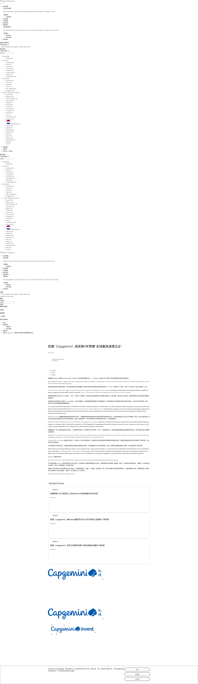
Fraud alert (53, 606)
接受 (137, 669)
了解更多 (5, 15)
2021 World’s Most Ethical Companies (61, 383)
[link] (7, 1)
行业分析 (56, 643)
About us (53, 590)
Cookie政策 (56, 659)
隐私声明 (56, 663)
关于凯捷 (56, 651)
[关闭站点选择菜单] (6, 49)
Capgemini (66, 381)
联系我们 (56, 653)
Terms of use (54, 594)
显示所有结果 (4, 319)
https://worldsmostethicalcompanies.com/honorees (103, 460)
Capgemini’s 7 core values (55, 435)
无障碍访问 (56, 657)
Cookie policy (54, 604)
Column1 (53, 639)
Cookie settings (54, 602)
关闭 (2, 300)
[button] (7, 151)
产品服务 (56, 645)
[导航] (3, 3)
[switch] (0, 46)
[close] (2, 3)
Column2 (53, 655)
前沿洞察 (8, 8)
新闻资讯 (8, 27)
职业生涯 (56, 647)
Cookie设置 (56, 661)
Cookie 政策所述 (59, 669)
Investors (53, 592)
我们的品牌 (51, 622)
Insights (53, 582)
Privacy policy (54, 598)
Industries (53, 584)
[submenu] (8, 256)
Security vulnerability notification (58, 600)
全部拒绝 (137, 679)
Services (53, 586)
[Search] (0, 3)
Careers (53, 588)
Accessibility (54, 596)
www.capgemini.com (69, 474)
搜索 (2, 292)
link (4, 8)
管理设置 (137, 674)
